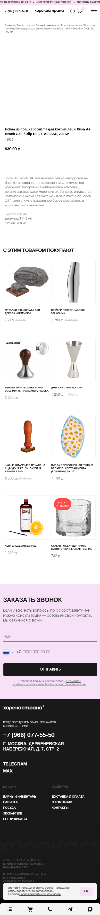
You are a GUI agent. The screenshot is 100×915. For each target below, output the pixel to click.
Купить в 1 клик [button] (72, 162)
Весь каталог (25, 25)
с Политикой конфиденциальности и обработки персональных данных (49, 683)
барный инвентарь (19, 796)
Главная (10, 25)
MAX (8, 771)
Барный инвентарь (47, 25)
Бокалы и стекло (71, 25)
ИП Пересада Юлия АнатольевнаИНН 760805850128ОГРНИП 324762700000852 (24, 878)
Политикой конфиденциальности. (40, 894)
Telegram (15, 764)
